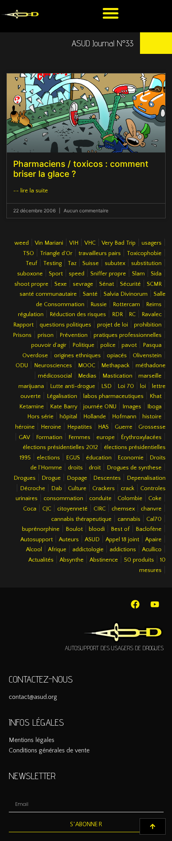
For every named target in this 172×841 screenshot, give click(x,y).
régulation (31, 314)
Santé (90, 294)
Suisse (90, 263)
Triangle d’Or (56, 253)
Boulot (74, 529)
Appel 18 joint (122, 539)
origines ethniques (77, 355)
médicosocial (55, 376)
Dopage (77, 478)
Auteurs (69, 539)
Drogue (51, 478)
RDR (117, 314)
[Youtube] (155, 604)
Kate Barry (63, 407)
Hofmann (124, 417)
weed (21, 243)
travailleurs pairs (99, 253)
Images (131, 407)
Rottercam (126, 304)
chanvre (151, 509)
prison (46, 335)
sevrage (83, 284)
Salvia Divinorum (126, 294)
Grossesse (152, 427)
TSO (28, 253)
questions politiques (65, 325)
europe (105, 437)
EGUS (73, 458)
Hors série (40, 417)
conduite (100, 498)
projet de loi (112, 325)
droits (75, 468)
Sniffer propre (108, 274)
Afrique (57, 549)
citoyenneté (72, 509)
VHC (90, 243)
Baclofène (149, 529)
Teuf (31, 263)
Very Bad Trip (119, 243)
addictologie (88, 549)
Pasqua (152, 345)
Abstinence (104, 560)
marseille (150, 376)
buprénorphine (41, 529)
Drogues (25, 478)
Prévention (74, 335)
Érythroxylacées (141, 437)
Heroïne (51, 427)
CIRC (100, 509)
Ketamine (31, 407)
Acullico (152, 549)
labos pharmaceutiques (113, 396)
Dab (56, 488)
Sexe (60, 284)
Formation (49, 437)
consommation (63, 498)
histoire (152, 417)
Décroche (32, 488)
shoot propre (31, 284)
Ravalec (152, 314)
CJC (46, 509)
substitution (146, 263)
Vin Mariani (49, 243)
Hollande (94, 417)
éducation (99, 458)
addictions (123, 549)
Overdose (35, 355)
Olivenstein (147, 355)
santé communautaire (48, 294)
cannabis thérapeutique (81, 519)
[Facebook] (135, 604)
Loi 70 (126, 386)
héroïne (25, 427)
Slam (138, 274)
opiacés (117, 355)
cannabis (129, 519)
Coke (155, 498)
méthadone (151, 365)
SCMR (154, 284)
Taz (72, 263)
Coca (29, 509)
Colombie (130, 498)
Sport (56, 274)
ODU (22, 365)
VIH (73, 243)
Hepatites (79, 427)
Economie (131, 458)
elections (48, 458)
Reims (154, 304)
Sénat (106, 284)
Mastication (117, 376)
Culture (77, 488)
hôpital (68, 417)
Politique (83, 345)
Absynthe (72, 560)
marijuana (31, 386)
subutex (115, 263)
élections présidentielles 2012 (60, 447)
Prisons (22, 335)
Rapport (23, 325)
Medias (87, 376)
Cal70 (154, 519)
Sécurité (130, 284)
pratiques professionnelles (128, 335)
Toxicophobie (144, 253)
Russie (98, 304)
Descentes (107, 478)
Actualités (41, 560)
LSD (106, 386)
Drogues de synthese (134, 468)
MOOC (86, 365)
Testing (52, 263)
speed (76, 274)
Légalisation (62, 396)
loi (143, 386)
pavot (129, 345)
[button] (111, 13)
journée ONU (99, 407)
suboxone (30, 274)
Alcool (34, 549)
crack (127, 488)
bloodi (97, 529)
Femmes (79, 437)
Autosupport (36, 539)
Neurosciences (53, 365)
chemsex (123, 509)
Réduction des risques (78, 314)
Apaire (153, 539)
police (108, 345)
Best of (120, 529)
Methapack (115, 365)
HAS (103, 427)
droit (95, 468)
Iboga (154, 407)
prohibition (148, 325)
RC (132, 314)
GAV (24, 437)
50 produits (139, 560)
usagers (152, 243)
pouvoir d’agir (48, 345)
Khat (156, 396)
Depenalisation (146, 478)
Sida (156, 274)
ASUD (92, 539)
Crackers (103, 488)
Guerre (123, 427)
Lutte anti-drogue (72, 386)
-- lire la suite (30, 191)
